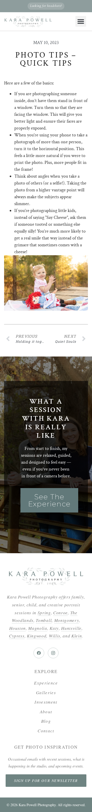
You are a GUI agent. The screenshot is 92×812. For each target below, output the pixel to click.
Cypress (17, 636)
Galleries (46, 692)
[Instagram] (53, 653)
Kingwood (36, 636)
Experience (46, 683)
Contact (46, 731)
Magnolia (37, 628)
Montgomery (66, 620)
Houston (17, 628)
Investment (45, 702)
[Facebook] (38, 653)
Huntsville (71, 628)
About (46, 712)
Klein (76, 636)
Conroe (60, 613)
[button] (80, 21)
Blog (46, 721)
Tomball (44, 620)
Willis (54, 636)
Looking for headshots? (46, 6)
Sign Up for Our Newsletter (46, 780)
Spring (44, 613)
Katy (54, 628)
